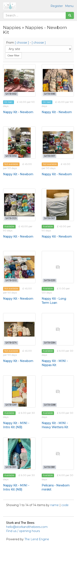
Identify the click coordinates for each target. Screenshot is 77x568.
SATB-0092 (11, 156)
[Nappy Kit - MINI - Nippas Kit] (58, 329)
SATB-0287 (11, 404)
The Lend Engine (36, 539)
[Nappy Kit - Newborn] (19, 80)
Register (57, 6)
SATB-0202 (11, 280)
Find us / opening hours (23, 531)
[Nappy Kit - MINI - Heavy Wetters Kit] (58, 391)
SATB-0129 (10, 218)
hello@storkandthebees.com (27, 527)
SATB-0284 (49, 342)
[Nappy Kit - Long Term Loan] (58, 267)
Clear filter (13, 55)
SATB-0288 (49, 404)
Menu (69, 6)
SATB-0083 (49, 94)
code (65, 505)
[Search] (70, 15)
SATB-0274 (11, 342)
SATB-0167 (49, 218)
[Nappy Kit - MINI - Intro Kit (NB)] (19, 391)
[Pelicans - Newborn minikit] (58, 453)
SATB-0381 (49, 467)
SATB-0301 (10, 467)
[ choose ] (22, 42)
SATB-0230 (49, 280)
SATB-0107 (49, 156)
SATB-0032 (11, 94)
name (55, 505)
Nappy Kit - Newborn (18, 112)
